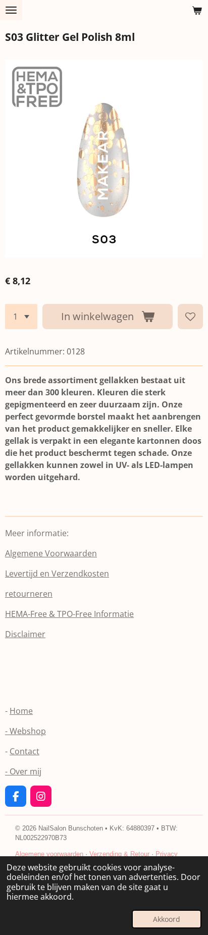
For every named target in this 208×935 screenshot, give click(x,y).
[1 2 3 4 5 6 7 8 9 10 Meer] (21, 316)
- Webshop (25, 731)
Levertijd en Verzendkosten (57, 573)
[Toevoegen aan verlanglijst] (190, 316)
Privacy (166, 854)
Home (21, 710)
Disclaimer (25, 634)
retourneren (29, 593)
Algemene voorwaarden (49, 854)
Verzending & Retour (119, 854)
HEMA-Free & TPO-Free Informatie (69, 613)
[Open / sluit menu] (11, 10)
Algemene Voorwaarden (51, 553)
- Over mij (23, 771)
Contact (24, 751)
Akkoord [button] (166, 919)
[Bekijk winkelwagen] (197, 10)
